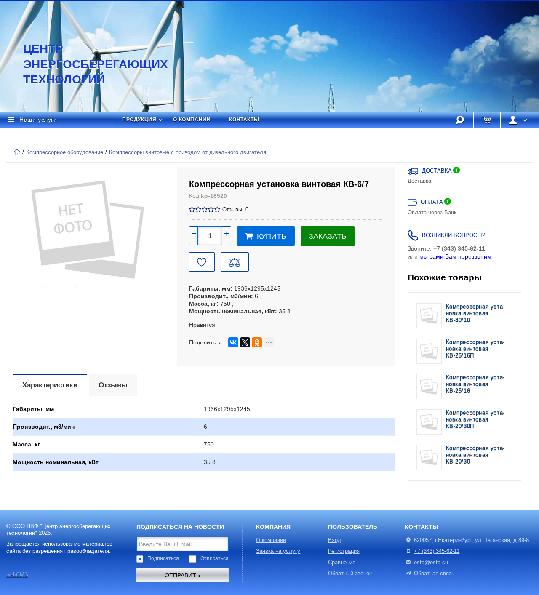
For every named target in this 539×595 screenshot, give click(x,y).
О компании (192, 120)
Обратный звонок (350, 573)
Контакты (244, 120)
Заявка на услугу (278, 551)
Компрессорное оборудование (64, 152)
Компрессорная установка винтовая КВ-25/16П (475, 349)
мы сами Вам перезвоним (455, 256)
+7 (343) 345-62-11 (436, 551)
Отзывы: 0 (235, 210)
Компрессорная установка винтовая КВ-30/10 (475, 313)
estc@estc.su (431, 563)
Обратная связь (434, 573)
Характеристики (49, 385)
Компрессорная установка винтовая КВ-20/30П (475, 420)
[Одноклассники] (257, 342)
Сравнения (341, 563)
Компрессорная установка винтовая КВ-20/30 (475, 455)
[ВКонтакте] (233, 342)
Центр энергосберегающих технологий (86, 64)
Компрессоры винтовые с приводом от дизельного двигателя (187, 152)
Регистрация (344, 551)
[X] (245, 342)
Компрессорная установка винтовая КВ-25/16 (475, 384)
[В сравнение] (235, 262)
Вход (334, 540)
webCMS (17, 575)
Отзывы (113, 385)
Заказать (328, 236)
